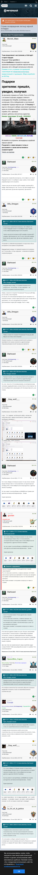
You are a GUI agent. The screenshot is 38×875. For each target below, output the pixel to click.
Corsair (29, 824)
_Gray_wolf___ (13, 399)
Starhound (11, 162)
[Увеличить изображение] (19, 126)
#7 (33, 412)
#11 (33, 670)
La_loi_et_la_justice (15, 809)
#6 (33, 366)
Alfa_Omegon (12, 204)
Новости (27, 30)
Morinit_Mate (8, 30)
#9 (33, 526)
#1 (33, 51)
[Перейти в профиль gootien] (4, 515)
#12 (33, 714)
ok (19, 871)
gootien (29, 609)
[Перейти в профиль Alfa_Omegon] (4, 205)
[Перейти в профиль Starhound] (4, 163)
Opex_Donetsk (7, 721)
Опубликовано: (12, 51)
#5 (33, 324)
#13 (33, 758)
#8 (33, 478)
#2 (33, 174)
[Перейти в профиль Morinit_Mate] (4, 40)
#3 (33, 216)
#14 (33, 819)
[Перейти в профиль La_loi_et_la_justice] (4, 808)
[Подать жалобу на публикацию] (30, 51)
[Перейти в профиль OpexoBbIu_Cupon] (4, 658)
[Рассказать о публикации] (35, 51)
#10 (33, 604)
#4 (33, 275)
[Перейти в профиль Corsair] (4, 702)
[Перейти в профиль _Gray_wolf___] (4, 400)
